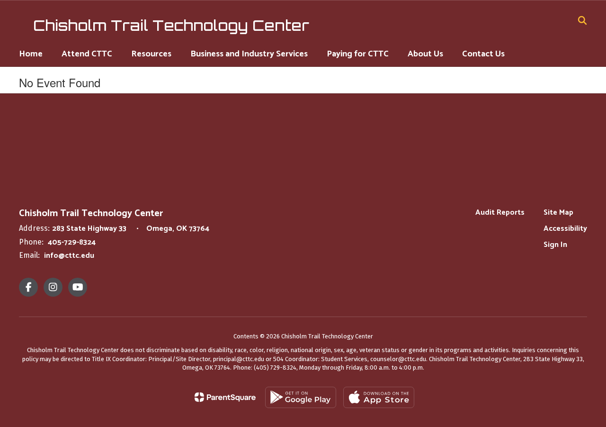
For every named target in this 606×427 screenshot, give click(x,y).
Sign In (555, 244)
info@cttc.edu (69, 255)
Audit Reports (500, 212)
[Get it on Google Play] (300, 397)
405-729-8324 (72, 242)
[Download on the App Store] (378, 397)
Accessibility (565, 228)
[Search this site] (582, 20)
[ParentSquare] (225, 397)
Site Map (558, 212)
